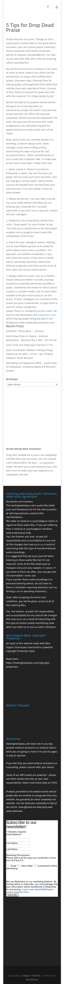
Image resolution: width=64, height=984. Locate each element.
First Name (12, 843)
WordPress (32, 979)
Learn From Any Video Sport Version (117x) (29, 345)
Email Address (14, 834)
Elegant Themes (31, 975)
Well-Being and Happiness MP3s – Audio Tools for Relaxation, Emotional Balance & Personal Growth (31, 366)
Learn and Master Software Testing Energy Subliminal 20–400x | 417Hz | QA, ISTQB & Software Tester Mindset (29, 353)
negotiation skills (47, 314)
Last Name (11, 849)
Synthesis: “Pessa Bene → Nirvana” (25, 331)
